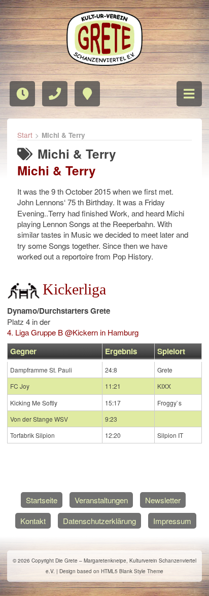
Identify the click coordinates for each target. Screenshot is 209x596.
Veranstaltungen (101, 500)
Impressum (172, 520)
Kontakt (33, 520)
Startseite (41, 500)
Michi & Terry (56, 170)
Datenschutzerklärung (99, 520)
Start (24, 135)
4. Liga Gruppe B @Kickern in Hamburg (72, 332)
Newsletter (163, 500)
